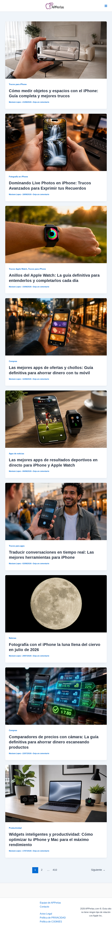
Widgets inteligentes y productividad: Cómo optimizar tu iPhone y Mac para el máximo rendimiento (51, 839)
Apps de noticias (16, 453)
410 (55, 869)
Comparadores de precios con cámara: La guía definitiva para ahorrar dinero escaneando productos (53, 742)
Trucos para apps (16, 546)
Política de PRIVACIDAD (53, 917)
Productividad (15, 828)
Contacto (44, 906)
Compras (13, 361)
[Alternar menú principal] (106, 5)
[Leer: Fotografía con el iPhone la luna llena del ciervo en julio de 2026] (56, 603)
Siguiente (98, 869)
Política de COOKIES (51, 921)
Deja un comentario (41, 102)
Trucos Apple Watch (18, 269)
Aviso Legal (46, 913)
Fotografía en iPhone (18, 177)
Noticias (12, 638)
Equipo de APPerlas (50, 902)
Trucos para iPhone (18, 84)
